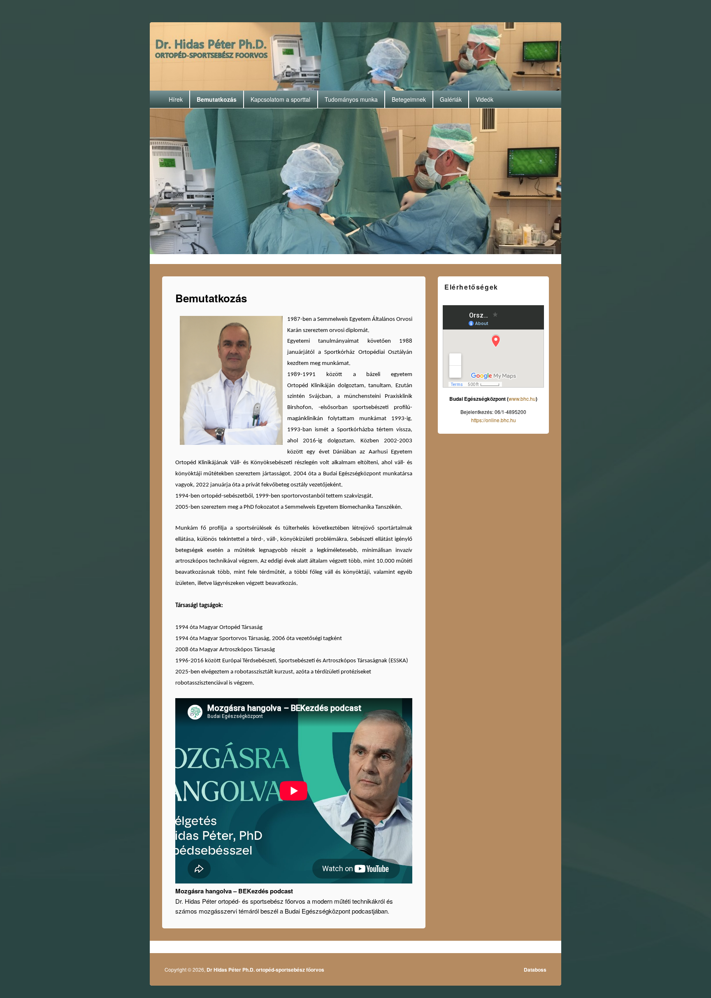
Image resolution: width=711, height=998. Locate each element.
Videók (484, 99)
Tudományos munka (351, 99)
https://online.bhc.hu (493, 419)
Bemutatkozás (217, 99)
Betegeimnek (409, 99)
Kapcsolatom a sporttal (280, 99)
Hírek (176, 99)
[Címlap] (355, 55)
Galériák (451, 99)
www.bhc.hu (522, 398)
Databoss (535, 969)
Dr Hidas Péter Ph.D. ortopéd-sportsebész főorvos (265, 969)
